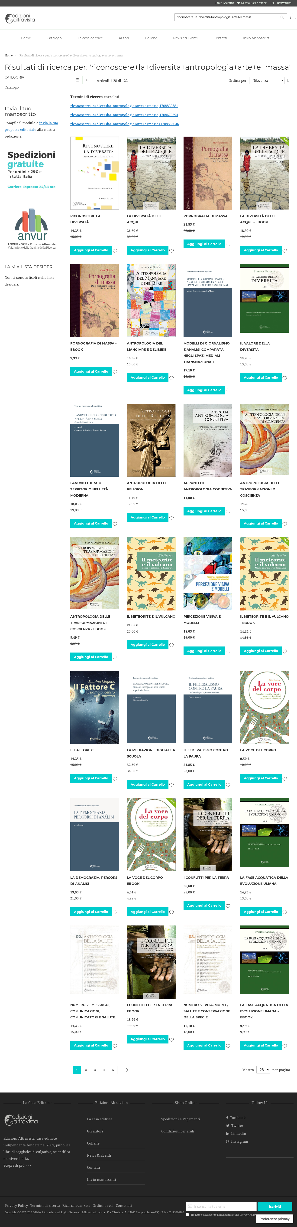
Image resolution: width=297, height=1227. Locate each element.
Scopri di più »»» (17, 1165)
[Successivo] (127, 1070)
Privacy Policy (248, 1214)
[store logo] (20, 18)
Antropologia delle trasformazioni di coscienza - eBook (90, 622)
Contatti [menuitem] (220, 38)
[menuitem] (26, 38)
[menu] (148, 38)
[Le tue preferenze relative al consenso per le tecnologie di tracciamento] (274, 1218)
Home (9, 55)
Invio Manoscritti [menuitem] (256, 38)
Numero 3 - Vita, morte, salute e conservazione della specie (207, 1011)
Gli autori (95, 1131)
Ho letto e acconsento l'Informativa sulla (224, 1214)
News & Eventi (99, 1155)
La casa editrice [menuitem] (90, 38)
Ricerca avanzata (76, 1205)
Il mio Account (224, 3)
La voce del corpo (258, 750)
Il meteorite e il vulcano (151, 616)
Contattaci (124, 1205)
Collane (93, 1143)
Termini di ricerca (45, 1205)
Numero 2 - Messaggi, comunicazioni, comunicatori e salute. (93, 1011)
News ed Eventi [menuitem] (185, 38)
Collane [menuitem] (151, 38)
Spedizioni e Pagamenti (180, 1119)
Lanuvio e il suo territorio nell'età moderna (89, 489)
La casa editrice (99, 1119)
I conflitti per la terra (206, 878)
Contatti (93, 1167)
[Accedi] (272, 3)
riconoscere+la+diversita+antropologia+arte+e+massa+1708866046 (124, 123)
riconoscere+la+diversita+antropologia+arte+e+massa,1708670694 (124, 114)
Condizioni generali (177, 1131)
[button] (115, 250)
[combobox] (230, 17)
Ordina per (238, 80)
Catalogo (12, 87)
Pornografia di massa (206, 216)
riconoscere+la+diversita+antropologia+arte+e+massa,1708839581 (124, 105)
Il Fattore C (82, 750)
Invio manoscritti (101, 1179)
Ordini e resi (103, 1205)
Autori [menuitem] (124, 38)
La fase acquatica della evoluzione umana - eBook (264, 1011)
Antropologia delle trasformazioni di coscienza (260, 489)
